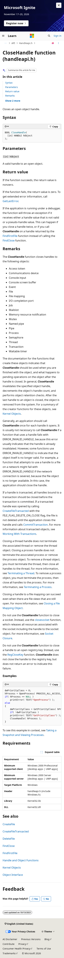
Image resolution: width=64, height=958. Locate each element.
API (13, 43)
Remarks (10, 95)
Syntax (8, 82)
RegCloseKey (15, 654)
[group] (32, 706)
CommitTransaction (35, 524)
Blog (46, 939)
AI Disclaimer (10, 939)
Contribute (8, 944)
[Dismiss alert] (58, 5)
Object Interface (13, 875)
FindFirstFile (10, 236)
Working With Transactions (19, 534)
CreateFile (9, 824)
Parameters (11, 87)
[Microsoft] (32, 36)
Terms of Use (44, 948)
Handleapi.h (25, 43)
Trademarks (9, 953)
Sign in (57, 35)
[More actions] (58, 43)
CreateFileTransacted (16, 511)
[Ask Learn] (53, 43)
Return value (12, 91)
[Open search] (49, 36)
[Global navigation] (3, 36)
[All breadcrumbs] (5, 43)
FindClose (9, 240)
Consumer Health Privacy (16, 948)
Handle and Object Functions (21, 860)
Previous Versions (31, 939)
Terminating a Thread (21, 573)
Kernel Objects (12, 413)
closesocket (42, 620)
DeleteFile (9, 838)
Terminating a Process (38, 587)
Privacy (22, 944)
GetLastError (10, 201)
